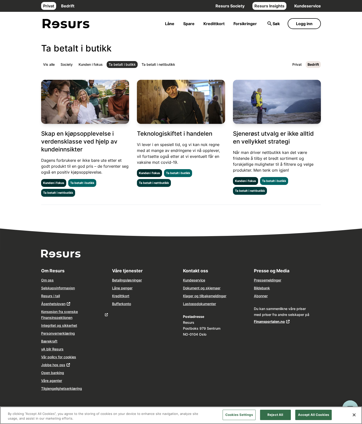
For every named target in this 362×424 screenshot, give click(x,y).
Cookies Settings (239, 415)
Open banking (52, 373)
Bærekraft (49, 341)
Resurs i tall (50, 296)
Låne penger (122, 288)
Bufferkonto (121, 304)
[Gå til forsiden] (66, 23)
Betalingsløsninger (127, 280)
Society (67, 64)
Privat (48, 5)
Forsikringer (245, 23)
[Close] (354, 414)
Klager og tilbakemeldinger (204, 296)
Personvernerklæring (58, 333)
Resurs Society (230, 5)
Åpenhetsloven (53, 304)
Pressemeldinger (267, 280)
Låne (169, 23)
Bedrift (67, 5)
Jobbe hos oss (53, 365)
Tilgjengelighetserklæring (61, 388)
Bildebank (262, 288)
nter (213, 304)
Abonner (261, 296)
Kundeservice (307, 5)
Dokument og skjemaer (201, 288)
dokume (203, 304)
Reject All (275, 415)
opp (193, 304)
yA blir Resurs (52, 349)
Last (186, 304)
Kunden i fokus (91, 64)
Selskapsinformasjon (58, 288)
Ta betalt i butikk (122, 64)
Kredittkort (214, 23)
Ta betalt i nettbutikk (158, 64)
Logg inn (304, 23)
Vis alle (49, 64)
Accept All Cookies (313, 415)
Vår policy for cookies (58, 357)
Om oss (47, 280)
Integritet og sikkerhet (59, 325)
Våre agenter (51, 380)
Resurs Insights (269, 5)
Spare (189, 23)
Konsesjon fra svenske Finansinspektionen (59, 315)
